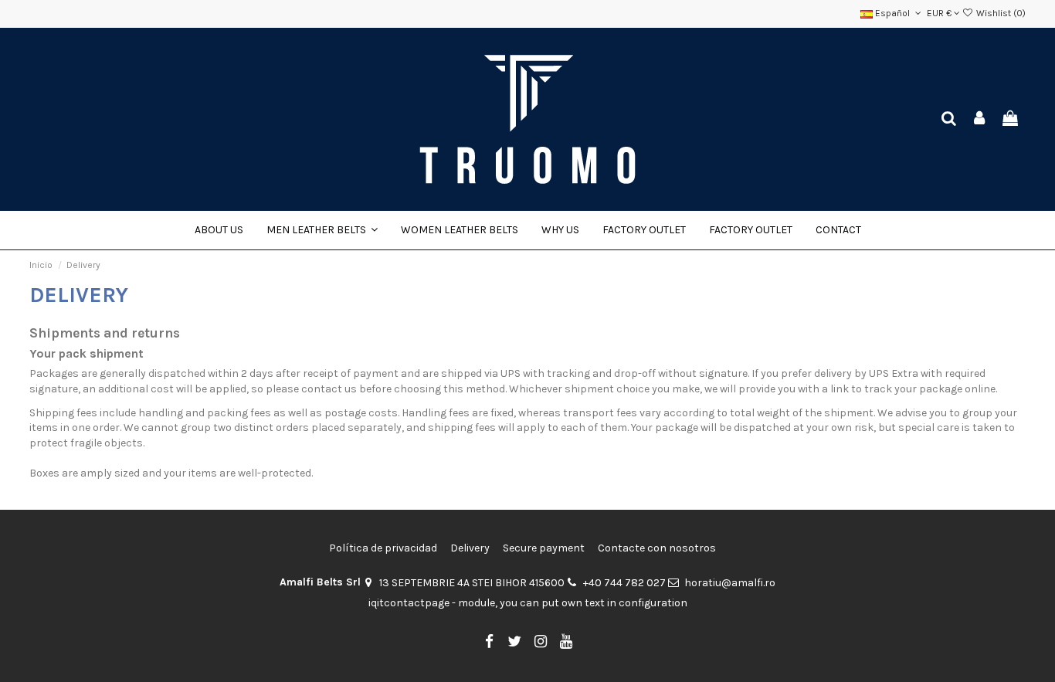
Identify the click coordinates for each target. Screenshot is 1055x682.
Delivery (470, 548)
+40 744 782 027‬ (624, 582)
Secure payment (544, 548)
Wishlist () (1000, 13)
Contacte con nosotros (657, 548)
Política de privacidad (383, 548)
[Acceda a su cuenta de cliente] (980, 119)
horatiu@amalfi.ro (729, 582)
